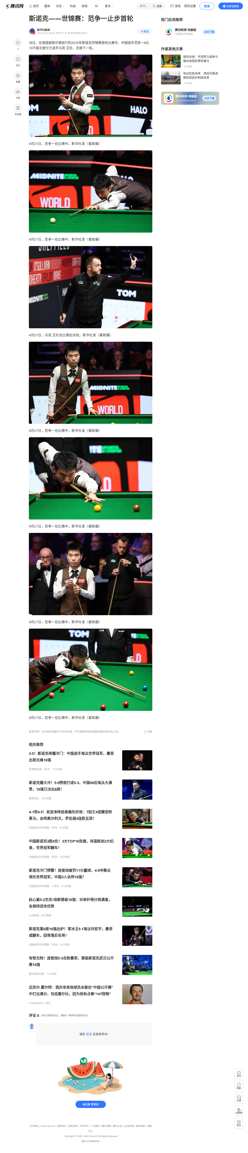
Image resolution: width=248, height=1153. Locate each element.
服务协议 (62, 1126)
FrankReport (36, 1003)
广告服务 (95, 1126)
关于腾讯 (34, 1126)
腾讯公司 (86, 1141)
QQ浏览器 (129, 1126)
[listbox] (90, 873)
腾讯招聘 (106, 1126)
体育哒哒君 (35, 769)
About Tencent (48, 1126)
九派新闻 (34, 915)
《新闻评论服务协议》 (78, 1015)
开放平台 (84, 1126)
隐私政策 (73, 1126)
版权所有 (95, 1141)
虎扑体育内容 (36, 974)
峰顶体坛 (34, 798)
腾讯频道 (140, 1126)
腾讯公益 (117, 1126)
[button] (209, 31)
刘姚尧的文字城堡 (39, 827)
